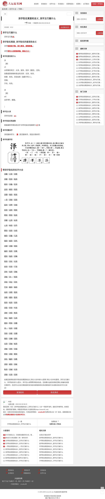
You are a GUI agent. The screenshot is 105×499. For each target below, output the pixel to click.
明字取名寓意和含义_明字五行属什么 (91, 122)
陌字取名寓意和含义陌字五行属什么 (16, 458)
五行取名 (86, 4)
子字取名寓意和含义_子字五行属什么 (90, 99)
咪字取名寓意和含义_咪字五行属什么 (51, 452)
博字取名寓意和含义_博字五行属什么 (90, 114)
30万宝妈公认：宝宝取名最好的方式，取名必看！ (22, 435)
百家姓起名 (70, 4)
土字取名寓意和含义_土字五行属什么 (17, 455)
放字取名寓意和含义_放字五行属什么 (51, 438)
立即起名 (100, 19)
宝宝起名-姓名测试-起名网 (52, 496)
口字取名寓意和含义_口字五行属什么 (90, 59)
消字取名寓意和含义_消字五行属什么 (91, 79)
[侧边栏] (69, 14)
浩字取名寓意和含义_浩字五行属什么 (17, 452)
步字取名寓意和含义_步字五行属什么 (51, 440)
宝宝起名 (44, 4)
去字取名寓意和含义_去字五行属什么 (90, 62)
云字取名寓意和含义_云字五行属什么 (90, 117)
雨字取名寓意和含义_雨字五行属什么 (17, 449)
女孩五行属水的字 (45, 435)
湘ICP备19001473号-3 (52, 498)
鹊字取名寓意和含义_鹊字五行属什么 (90, 77)
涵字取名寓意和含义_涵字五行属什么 (90, 108)
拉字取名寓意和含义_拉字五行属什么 (17, 443)
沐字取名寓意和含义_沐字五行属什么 (90, 105)
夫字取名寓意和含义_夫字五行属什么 (17, 440)
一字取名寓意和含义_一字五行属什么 (17, 446)
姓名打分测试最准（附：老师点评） (17, 438)
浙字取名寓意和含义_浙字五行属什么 (51, 449)
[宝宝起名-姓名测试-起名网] (12, 5)
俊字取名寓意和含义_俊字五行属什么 (90, 120)
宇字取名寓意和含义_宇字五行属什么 (17, 461)
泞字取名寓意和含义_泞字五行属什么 (51, 461)
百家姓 (78, 4)
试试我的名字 (65, 27)
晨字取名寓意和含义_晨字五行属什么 (90, 102)
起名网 (4, 9)
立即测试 (100, 33)
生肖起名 (61, 4)
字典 (20, 9)
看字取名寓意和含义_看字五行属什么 (90, 74)
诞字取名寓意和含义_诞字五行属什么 (91, 85)
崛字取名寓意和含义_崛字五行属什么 (90, 54)
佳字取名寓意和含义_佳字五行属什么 (90, 96)
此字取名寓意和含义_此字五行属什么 (91, 82)
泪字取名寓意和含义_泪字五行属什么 (90, 56)
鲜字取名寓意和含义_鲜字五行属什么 (51, 458)
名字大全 (52, 4)
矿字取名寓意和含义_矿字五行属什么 (90, 71)
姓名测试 (54, 392)
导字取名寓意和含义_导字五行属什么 (90, 65)
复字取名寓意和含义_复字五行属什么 (51, 443)
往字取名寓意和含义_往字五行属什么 (90, 68)
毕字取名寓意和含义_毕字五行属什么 (51, 446)
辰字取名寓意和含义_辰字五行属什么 (90, 111)
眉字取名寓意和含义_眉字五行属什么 (51, 455)
